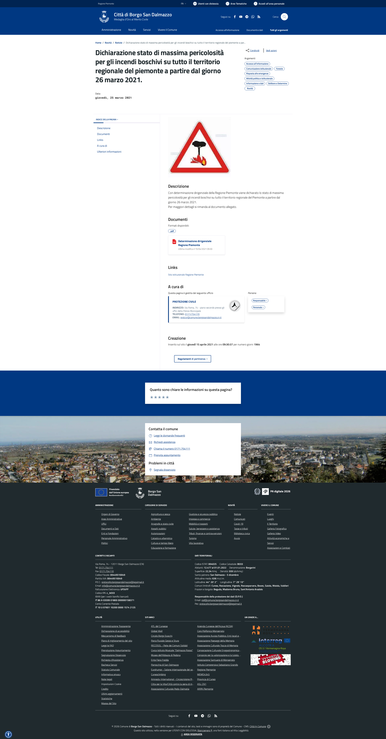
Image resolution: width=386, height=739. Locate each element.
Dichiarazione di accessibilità (115, 631)
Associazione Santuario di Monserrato (216, 660)
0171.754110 (107, 571)
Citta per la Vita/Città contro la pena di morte (173, 684)
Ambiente (156, 519)
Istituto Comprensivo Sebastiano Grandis (217, 665)
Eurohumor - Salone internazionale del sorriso (174, 669)
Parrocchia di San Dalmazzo (165, 665)
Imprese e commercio (199, 519)
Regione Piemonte (106, 3)
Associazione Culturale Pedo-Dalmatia (170, 689)
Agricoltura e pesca (160, 514)
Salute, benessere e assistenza (204, 528)
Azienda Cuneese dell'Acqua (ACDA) (215, 626)
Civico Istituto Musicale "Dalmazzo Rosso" (172, 650)
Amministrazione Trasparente (116, 626)
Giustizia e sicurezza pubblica (203, 514)
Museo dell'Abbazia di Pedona (165, 655)
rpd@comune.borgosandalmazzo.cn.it (220, 600)
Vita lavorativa (196, 543)
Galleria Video (274, 533)
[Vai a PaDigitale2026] (272, 491)
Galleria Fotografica (276, 528)
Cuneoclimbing (158, 674)
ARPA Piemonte (205, 689)
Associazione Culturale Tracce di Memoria (217, 645)
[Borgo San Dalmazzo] (104, 17)
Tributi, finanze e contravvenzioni (205, 533)
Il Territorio (272, 524)
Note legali (106, 679)
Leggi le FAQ (107, 645)
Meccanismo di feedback (113, 636)
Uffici (103, 524)
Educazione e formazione (163, 548)
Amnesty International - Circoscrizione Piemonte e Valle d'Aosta (183, 679)
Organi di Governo (110, 514)
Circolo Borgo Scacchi (161, 636)
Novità (108, 42)
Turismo (192, 538)
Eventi (270, 514)
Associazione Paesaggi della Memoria (215, 640)
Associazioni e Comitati (278, 548)
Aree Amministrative (111, 519)
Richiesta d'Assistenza (112, 660)
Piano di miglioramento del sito (116, 640)
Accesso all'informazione (227, 30)
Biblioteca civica (242, 533)
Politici (104, 543)
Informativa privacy (111, 674)
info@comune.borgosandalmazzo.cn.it (121, 585)
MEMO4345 (203, 674)
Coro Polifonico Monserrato (210, 631)
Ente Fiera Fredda (160, 660)
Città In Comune (258, 726)
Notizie (118, 42)
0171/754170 (192, 314)
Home (98, 42)
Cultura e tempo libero (162, 543)
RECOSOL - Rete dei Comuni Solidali (169, 645)
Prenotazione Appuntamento (115, 650)
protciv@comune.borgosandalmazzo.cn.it (200, 317)
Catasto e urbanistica (161, 538)
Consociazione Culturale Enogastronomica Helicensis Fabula (227, 650)
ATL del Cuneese (159, 626)
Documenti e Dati (110, 528)
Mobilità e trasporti (198, 524)
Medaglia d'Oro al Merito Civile (131, 19)
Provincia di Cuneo (206, 679)
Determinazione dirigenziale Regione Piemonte (194, 243)
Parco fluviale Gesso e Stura (165, 640)
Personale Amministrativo (114, 538)
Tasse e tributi (241, 528)
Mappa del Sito (108, 703)
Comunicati (239, 519)
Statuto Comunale (110, 669)
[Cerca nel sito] (284, 16)
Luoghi (270, 519)
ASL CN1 (201, 684)
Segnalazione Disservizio (113, 655)
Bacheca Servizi (109, 665)
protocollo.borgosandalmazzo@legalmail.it (123, 582)
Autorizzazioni (158, 533)
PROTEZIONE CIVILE (184, 302)
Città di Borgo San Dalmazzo (143, 14)
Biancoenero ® (205, 730)
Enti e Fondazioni (110, 533)
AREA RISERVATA (193, 734)
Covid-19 (238, 524)
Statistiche (106, 698)
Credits (104, 689)
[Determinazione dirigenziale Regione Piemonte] (174, 241)
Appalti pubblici (158, 528)
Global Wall (157, 631)
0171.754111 (106, 567)
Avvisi (237, 538)
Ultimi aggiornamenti (111, 693)
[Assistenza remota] (269, 726)
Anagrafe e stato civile (162, 524)
